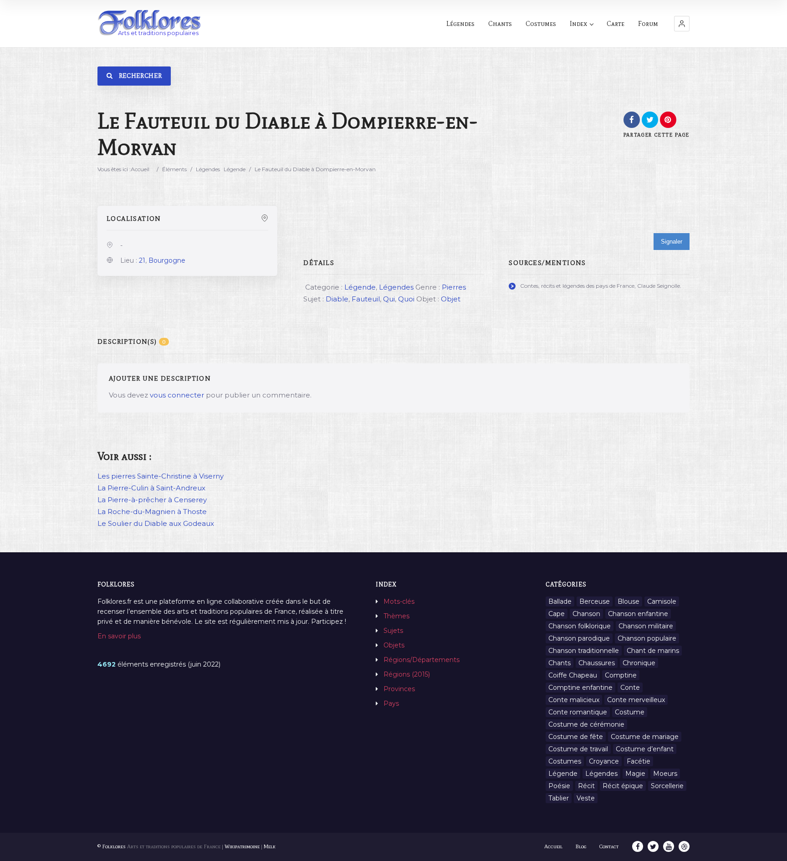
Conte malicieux (573, 700)
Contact (608, 846)
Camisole (661, 601)
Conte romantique (577, 712)
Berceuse (594, 601)
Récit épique (623, 786)
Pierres (454, 287)
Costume (629, 712)
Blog (581, 846)
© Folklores (111, 846)
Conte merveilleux (636, 700)
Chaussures (596, 663)
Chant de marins (653, 651)
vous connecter (177, 395)
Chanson (586, 614)
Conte (630, 687)
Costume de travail (578, 749)
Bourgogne (166, 260)
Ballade (560, 601)
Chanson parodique (579, 638)
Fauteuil (366, 299)
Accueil (140, 169)
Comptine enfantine (580, 687)
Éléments (174, 169)
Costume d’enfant (645, 749)
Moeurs (665, 773)
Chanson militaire (645, 626)
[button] (682, 23)
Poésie (559, 786)
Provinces (399, 689)
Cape (556, 614)
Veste (586, 798)
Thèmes (396, 616)
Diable (337, 299)
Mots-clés (398, 601)
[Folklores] (149, 23)
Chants (500, 24)
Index (578, 24)
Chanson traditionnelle (583, 651)
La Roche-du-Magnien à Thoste (152, 511)
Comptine (621, 675)
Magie (635, 773)
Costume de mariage (645, 737)
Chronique (639, 663)
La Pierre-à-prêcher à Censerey (152, 499)
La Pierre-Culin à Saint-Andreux (151, 488)
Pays (391, 703)
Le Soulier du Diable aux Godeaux (155, 523)
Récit (586, 786)
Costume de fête (575, 737)
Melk (270, 846)
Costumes (541, 24)
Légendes (460, 24)
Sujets (393, 631)
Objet (450, 299)
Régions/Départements (421, 660)
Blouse (628, 601)
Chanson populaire (647, 638)
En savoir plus (119, 636)
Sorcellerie (667, 786)
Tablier (558, 798)
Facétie (638, 761)
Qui (389, 299)
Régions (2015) (406, 674)
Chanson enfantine (638, 614)
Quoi (406, 299)
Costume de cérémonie (586, 724)
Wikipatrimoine (242, 846)
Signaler (671, 241)
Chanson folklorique (579, 626)
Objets (393, 645)
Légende (234, 169)
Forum (648, 24)
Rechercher (139, 76)
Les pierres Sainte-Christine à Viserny (160, 476)
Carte (615, 24)
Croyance (604, 761)
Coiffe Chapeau (572, 675)
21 (142, 260)
